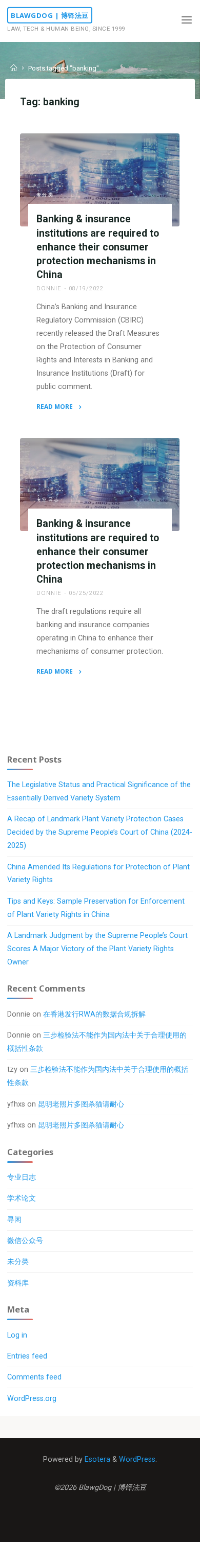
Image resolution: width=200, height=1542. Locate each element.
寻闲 (14, 1219)
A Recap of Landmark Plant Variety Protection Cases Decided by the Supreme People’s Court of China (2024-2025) (99, 832)
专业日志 (48, 499)
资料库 (18, 1283)
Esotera (96, 1459)
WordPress (137, 1459)
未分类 (45, 194)
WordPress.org (31, 1398)
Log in (17, 1335)
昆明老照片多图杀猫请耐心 (81, 1104)
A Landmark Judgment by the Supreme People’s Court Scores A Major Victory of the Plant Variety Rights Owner (97, 948)
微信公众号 (25, 1240)
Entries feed (27, 1356)
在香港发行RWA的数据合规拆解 (94, 1014)
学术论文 (21, 1198)
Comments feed (34, 1377)
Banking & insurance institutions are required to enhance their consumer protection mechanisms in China (97, 247)
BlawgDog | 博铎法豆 (50, 15)
